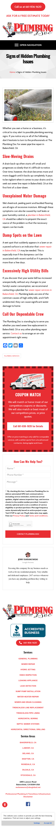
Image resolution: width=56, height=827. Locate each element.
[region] (28, 819)
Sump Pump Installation (28, 691)
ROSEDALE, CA (28, 764)
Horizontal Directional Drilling (28, 729)
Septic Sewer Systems (28, 724)
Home (12, 72)
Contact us (16, 333)
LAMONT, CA (28, 748)
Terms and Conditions (38, 516)
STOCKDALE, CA (28, 775)
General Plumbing (28, 659)
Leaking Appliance (28, 680)
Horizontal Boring (28, 718)
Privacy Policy (19, 516)
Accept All (48, 823)
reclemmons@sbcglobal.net (28, 787)
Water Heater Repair (28, 697)
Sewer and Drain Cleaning (28, 702)
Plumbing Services (11, 356)
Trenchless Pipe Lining (28, 713)
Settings (37, 823)
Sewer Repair (28, 664)
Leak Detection (28, 686)
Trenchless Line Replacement (28, 708)
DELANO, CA (28, 753)
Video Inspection (28, 675)
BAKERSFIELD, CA (28, 742)
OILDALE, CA (28, 770)
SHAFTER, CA (28, 759)
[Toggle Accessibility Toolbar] (5, 805)
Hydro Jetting (28, 670)
